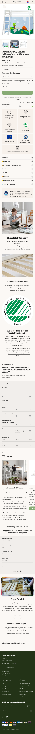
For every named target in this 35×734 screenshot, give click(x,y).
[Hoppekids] (17, 2)
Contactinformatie (23, 694)
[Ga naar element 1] (6, 44)
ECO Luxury (5, 383)
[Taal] (28, 2)
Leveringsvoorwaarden (24, 686)
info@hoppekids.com (6, 675)
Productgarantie (5, 686)
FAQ (3, 683)
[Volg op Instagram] (7, 717)
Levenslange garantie (6, 694)
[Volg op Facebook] (3, 717)
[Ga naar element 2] (14, 44)
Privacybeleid (22, 697)
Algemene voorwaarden (24, 683)
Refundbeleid (22, 689)
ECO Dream (18, 383)
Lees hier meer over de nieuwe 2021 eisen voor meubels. (19, 354)
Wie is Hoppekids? (6, 689)
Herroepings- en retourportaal (26, 691)
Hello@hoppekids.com (7, 660)
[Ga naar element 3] (23, 44)
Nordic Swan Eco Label (7, 691)
